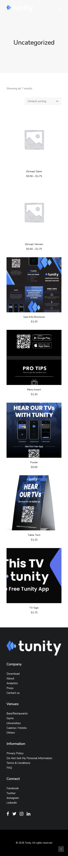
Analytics (12, 683)
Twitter (11, 793)
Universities (14, 723)
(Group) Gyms (34, 171)
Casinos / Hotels (17, 728)
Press (10, 688)
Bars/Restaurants (17, 713)
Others (11, 732)
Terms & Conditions (18, 763)
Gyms (10, 718)
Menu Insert (34, 389)
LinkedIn (12, 803)
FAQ (9, 768)
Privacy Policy (15, 753)
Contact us (13, 693)
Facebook (13, 788)
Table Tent (34, 535)
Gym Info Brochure (34, 317)
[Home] (34, 648)
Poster (34, 462)
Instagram (13, 798)
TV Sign (34, 608)
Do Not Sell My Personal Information (29, 758)
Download (13, 674)
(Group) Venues (34, 244)
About (10, 678)
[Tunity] (20, 8)
